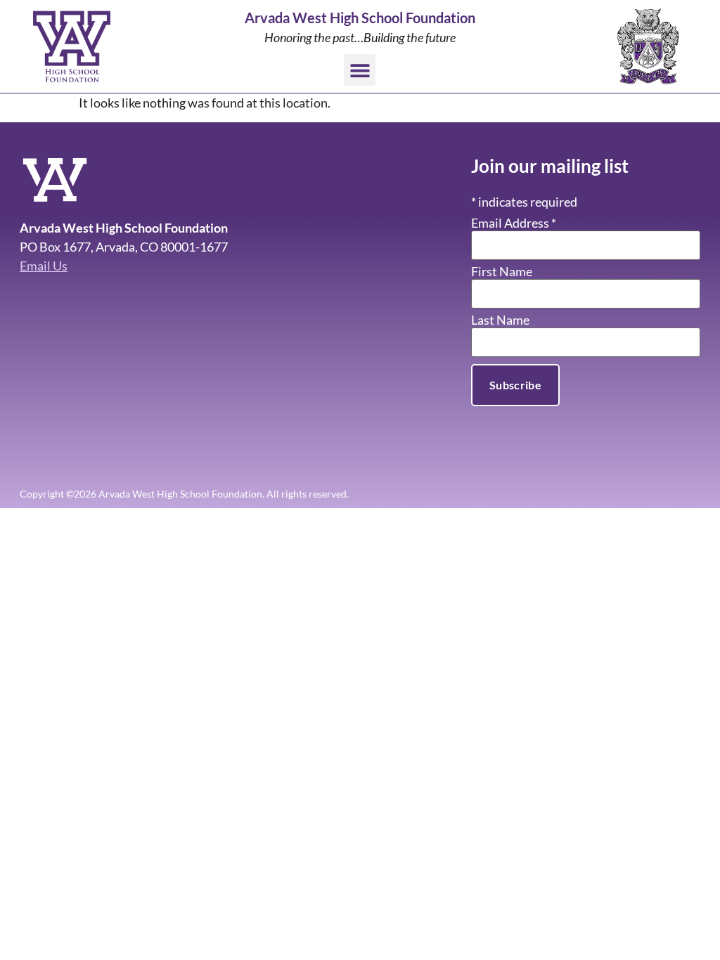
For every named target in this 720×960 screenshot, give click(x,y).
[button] (359, 70)
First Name (501, 271)
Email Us (44, 265)
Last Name (500, 319)
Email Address (513, 222)
